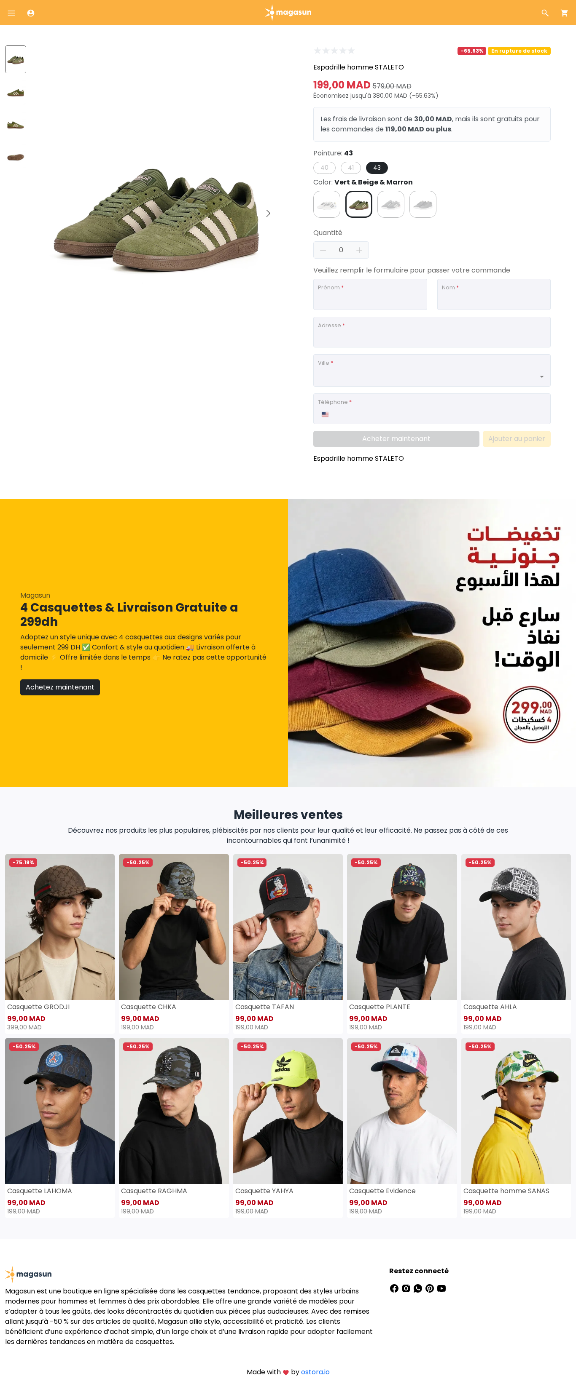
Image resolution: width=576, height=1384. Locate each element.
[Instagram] (407, 1288)
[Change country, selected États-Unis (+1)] (324, 414)
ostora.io (315, 1372)
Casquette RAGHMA (154, 1191)
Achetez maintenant (60, 687)
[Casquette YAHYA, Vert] (288, 1111)
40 (324, 167)
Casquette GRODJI (38, 1007)
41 (351, 167)
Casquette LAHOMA (39, 1191)
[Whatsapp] (419, 1288)
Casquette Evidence (382, 1191)
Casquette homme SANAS (506, 1191)
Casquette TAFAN (264, 1007)
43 (377, 167)
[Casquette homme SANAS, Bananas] (516, 1111)
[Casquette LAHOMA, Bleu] (60, 1111)
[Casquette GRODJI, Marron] (60, 927)
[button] (268, 213)
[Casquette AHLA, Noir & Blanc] (516, 927)
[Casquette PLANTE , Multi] (402, 927)
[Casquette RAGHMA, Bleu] (174, 1111)
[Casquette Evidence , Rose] (402, 1111)
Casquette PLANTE (379, 1007)
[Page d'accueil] (288, 12)
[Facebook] (395, 1288)
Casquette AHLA (490, 1007)
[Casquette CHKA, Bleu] (174, 927)
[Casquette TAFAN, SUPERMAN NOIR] (288, 927)
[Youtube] (441, 1288)
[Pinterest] (430, 1288)
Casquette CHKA (148, 1007)
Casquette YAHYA (264, 1191)
